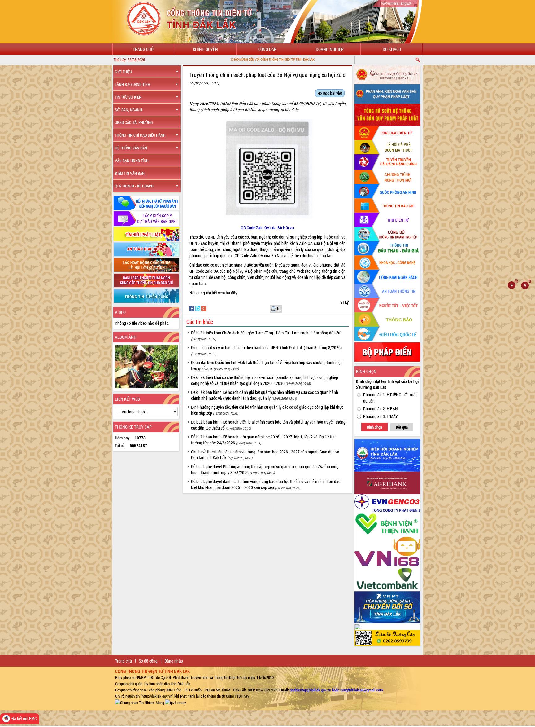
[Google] (203, 308)
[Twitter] (198, 308)
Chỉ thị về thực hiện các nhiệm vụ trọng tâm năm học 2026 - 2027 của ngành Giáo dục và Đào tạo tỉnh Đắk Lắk (265, 454)
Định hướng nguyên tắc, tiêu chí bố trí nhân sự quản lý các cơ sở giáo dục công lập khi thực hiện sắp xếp (267, 410)
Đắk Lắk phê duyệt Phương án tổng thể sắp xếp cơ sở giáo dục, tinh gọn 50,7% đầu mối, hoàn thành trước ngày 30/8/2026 (264, 469)
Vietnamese (389, 3)
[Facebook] (192, 308)
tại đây (231, 293)
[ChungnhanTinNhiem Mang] (139, 702)
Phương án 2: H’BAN (380, 409)
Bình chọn (374, 427)
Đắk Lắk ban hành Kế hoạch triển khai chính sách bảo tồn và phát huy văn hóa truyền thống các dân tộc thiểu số (268, 425)
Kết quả (402, 427)
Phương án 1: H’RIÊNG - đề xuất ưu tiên (390, 398)
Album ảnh (126, 337)
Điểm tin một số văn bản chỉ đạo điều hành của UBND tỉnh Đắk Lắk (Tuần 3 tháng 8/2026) (266, 350)
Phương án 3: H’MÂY (380, 416)
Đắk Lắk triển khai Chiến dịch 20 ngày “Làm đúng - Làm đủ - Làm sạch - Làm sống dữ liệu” (266, 335)
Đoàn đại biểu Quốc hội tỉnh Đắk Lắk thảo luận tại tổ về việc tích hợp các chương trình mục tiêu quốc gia (266, 365)
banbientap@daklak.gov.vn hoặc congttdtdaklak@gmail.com (336, 690)
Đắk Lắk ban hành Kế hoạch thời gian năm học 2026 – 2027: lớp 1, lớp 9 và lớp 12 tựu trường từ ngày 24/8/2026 (263, 440)
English (406, 3)
